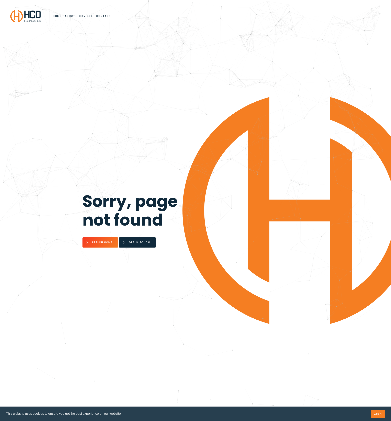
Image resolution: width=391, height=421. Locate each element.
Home (57, 16)
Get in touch (139, 242)
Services (85, 16)
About (70, 16)
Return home (102, 242)
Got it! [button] (378, 413)
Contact (103, 16)
